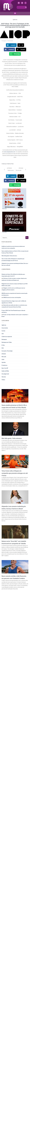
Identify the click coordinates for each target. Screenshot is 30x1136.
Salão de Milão (5, 371)
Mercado (4, 356)
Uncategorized (5, 373)
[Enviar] (27, 237)
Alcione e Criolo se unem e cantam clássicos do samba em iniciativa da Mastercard (14, 279)
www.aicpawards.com (9, 152)
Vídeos (3, 379)
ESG (3, 348)
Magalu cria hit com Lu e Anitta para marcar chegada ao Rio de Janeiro (13, 288)
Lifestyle (4, 353)
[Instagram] (25, 3)
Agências (15, 19)
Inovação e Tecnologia (7, 351)
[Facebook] (18, 3)
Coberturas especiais (7, 336)
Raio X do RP (5, 368)
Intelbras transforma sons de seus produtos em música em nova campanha (13, 247)
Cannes (3, 330)
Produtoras (4, 365)
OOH (3, 359)
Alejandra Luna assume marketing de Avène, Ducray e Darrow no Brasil (15, 264)
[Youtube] (22, 3)
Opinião (4, 362)
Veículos (4, 376)
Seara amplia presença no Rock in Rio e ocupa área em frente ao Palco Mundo (15, 251)
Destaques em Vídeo (7, 342)
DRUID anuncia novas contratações (12, 297)
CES (3, 333)
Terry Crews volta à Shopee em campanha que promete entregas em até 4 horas (13, 259)
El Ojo (3, 345)
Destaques (4, 339)
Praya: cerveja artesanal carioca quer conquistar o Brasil (15, 315)
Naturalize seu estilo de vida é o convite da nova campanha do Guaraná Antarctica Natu (14, 306)
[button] (15, 13)
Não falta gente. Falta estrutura (9, 255)
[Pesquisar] (26, 7)
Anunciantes (5, 328)
